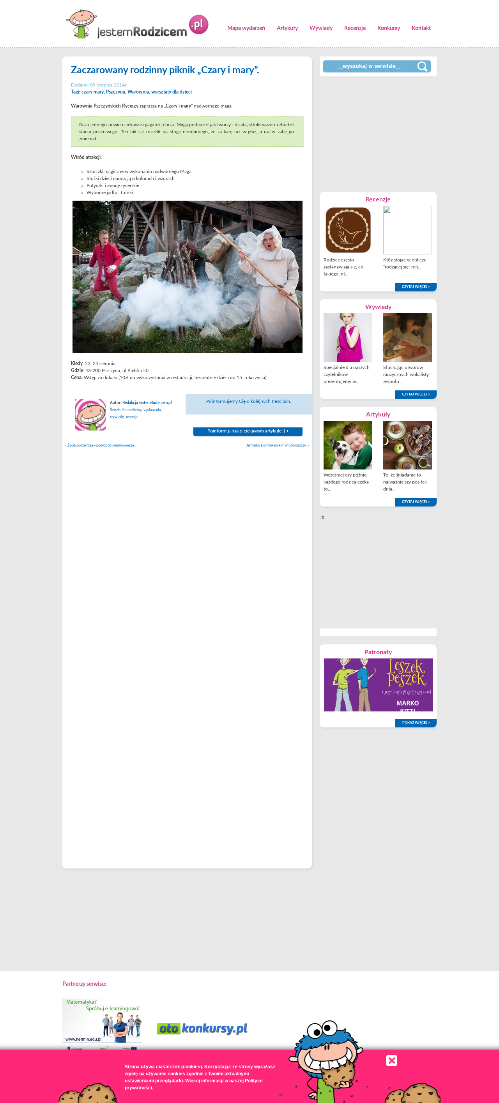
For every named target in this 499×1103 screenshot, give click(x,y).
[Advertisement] (378, 133)
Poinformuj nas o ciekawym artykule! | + (248, 431)
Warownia (138, 92)
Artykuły (287, 28)
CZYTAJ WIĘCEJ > (416, 287)
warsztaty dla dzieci (171, 92)
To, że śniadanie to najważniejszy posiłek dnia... (405, 482)
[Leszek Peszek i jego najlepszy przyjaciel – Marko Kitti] (378, 710)
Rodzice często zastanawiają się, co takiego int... (343, 267)
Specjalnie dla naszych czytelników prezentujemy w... (347, 374)
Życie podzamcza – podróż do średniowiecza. (99, 445)
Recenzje (355, 28)
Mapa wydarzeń (246, 28)
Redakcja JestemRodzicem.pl (147, 403)
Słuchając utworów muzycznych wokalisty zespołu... (406, 374)
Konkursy (388, 28)
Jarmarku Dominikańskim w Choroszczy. (277, 445)
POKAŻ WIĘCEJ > (416, 723)
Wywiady (321, 28)
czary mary (92, 92)
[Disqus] (187, 550)
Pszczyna (115, 92)
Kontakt (421, 28)
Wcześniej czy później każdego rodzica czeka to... (346, 482)
